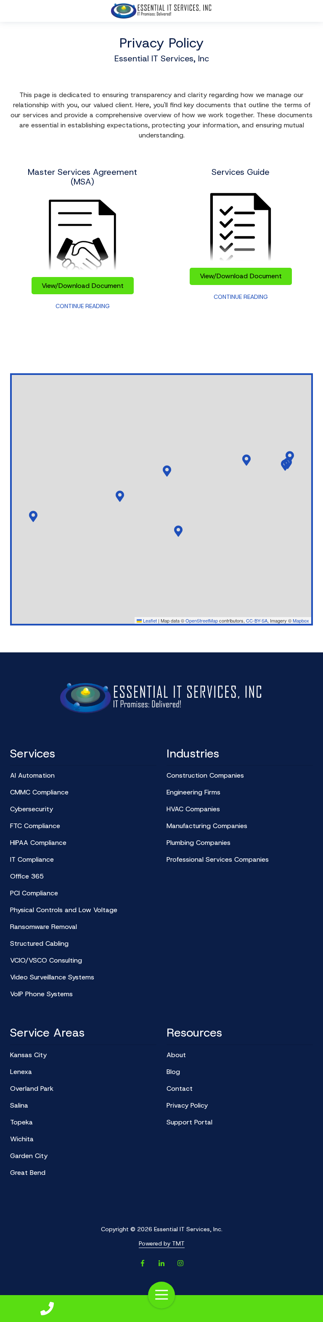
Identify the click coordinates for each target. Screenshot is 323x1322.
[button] (290, 456)
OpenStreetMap (201, 620)
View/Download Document (83, 285)
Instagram (180, 1263)
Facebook (142, 1263)
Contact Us (47, 1308)
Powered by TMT (162, 1243)
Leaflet (149, 620)
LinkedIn (161, 1263)
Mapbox (301, 620)
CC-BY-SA (256, 620)
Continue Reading (83, 306)
